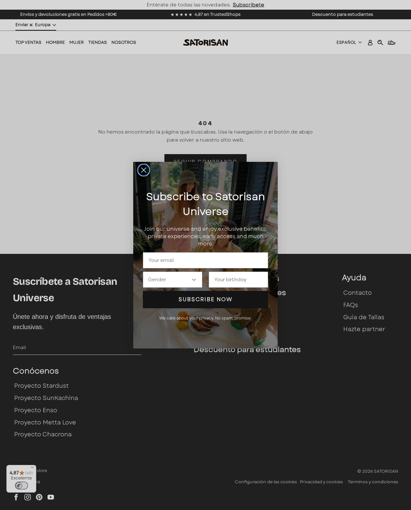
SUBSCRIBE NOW (205, 299)
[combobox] (169, 279)
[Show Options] (194, 279)
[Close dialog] (143, 170)
